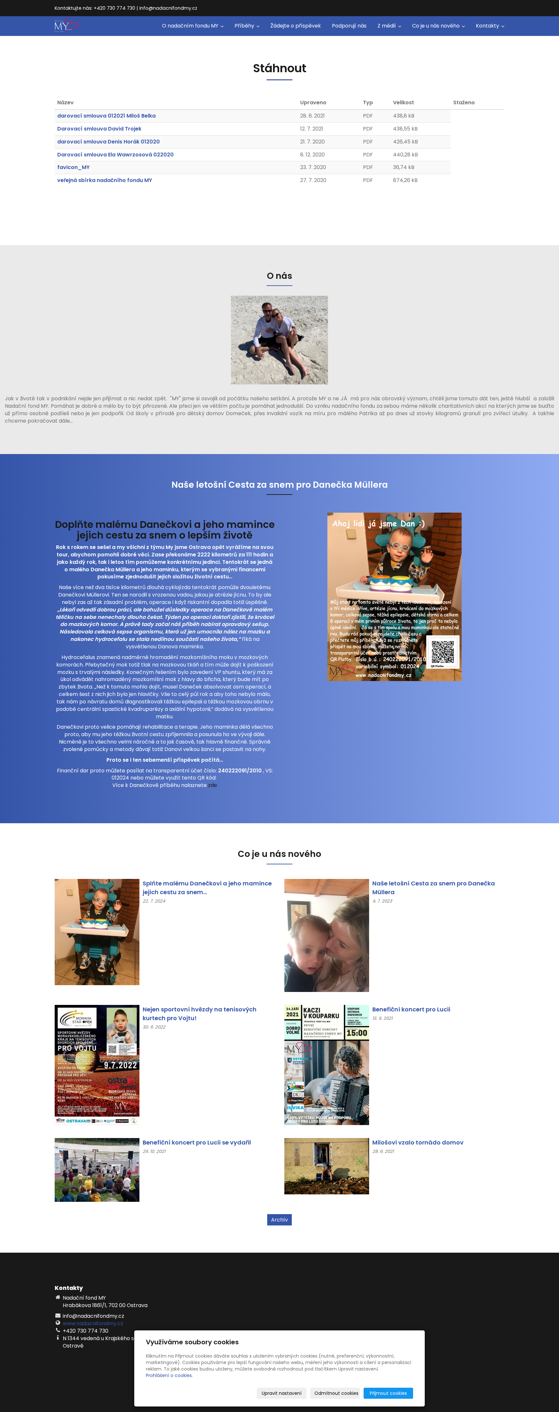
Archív (279, 1220)
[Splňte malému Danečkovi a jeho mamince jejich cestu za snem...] (97, 931)
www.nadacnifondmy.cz (93, 1323)
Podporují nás (349, 25)
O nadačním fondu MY (191, 25)
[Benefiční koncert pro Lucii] (326, 1064)
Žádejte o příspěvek (295, 25)
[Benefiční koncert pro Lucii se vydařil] (97, 1169)
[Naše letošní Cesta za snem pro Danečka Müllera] (326, 935)
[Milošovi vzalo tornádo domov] (326, 1166)
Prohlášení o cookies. (169, 1375)
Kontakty (488, 25)
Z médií (387, 25)
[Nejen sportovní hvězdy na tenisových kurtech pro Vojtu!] (97, 1064)
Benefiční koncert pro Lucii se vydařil (197, 1142)
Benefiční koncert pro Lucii (411, 1009)
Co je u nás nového (436, 25)
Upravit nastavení (281, 1393)
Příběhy (245, 25)
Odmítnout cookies (336, 1393)
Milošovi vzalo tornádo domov (418, 1142)
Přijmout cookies (388, 1393)
